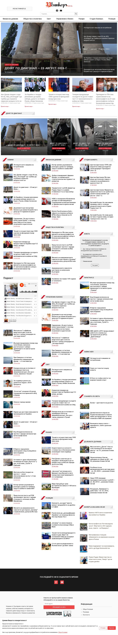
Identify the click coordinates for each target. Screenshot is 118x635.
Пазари (81, 19)
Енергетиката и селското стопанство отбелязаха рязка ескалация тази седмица (63, 450)
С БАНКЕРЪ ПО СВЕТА (92, 396)
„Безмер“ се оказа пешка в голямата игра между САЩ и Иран (63, 525)
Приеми (111, 628)
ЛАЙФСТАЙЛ (88, 352)
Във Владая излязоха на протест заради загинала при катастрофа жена (25, 434)
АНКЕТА (87, 234)
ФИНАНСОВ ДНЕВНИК (53, 160)
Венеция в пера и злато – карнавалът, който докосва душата (100, 425)
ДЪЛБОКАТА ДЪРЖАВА (92, 442)
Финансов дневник (10, 19)
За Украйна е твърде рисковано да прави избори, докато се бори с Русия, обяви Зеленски (26, 199)
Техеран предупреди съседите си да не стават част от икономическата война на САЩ (26, 254)
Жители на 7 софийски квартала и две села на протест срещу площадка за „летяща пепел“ (24, 333)
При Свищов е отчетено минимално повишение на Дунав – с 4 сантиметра (23, 359)
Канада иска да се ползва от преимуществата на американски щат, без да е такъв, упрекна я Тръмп (24, 371)
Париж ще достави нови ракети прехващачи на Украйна (26, 413)
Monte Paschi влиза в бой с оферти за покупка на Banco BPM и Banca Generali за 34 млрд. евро (62, 214)
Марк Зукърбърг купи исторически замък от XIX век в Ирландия (64, 485)
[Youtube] (61, 10)
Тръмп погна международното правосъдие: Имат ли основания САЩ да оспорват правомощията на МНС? (63, 535)
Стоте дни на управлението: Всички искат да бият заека (62, 544)
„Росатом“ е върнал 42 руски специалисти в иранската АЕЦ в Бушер (25, 393)
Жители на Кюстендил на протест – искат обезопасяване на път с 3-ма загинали (25, 475)
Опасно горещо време (22, 402)
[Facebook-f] (56, 582)
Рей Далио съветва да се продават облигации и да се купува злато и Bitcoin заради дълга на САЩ (63, 461)
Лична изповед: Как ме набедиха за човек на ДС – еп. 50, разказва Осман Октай (101, 459)
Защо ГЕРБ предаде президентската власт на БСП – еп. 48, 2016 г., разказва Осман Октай (102, 481)
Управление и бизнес (64, 19)
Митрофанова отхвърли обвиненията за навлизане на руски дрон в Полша (101, 537)
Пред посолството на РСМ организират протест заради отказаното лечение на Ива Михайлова (25, 498)
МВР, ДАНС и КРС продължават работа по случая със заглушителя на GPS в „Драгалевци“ (102, 334)
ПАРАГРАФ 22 (89, 277)
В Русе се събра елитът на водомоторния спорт (100, 379)
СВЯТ (48, 364)
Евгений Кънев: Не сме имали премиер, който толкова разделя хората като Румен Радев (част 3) (101, 205)
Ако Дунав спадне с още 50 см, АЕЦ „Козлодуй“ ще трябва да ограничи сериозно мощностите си (25, 177)
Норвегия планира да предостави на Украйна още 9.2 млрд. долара (26, 243)
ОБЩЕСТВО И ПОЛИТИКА (55, 227)
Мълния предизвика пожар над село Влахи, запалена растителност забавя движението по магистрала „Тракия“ (26, 347)
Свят (49, 19)
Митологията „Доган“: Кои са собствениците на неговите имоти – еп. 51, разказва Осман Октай (102, 449)
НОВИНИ (10, 160)
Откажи (103, 628)
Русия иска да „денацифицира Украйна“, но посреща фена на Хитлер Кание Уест (63, 515)
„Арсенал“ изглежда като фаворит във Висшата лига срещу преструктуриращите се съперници (62, 474)
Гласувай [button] (95, 265)
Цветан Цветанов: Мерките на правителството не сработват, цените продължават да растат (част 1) (102, 192)
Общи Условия (62, 632)
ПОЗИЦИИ (49, 498)
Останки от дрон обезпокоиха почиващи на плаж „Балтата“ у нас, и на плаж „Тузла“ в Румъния (25, 462)
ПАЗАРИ (49, 432)
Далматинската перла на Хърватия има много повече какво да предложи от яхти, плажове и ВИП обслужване (101, 415)
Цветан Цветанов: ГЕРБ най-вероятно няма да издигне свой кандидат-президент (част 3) (101, 167)
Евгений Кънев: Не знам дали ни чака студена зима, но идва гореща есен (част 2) (101, 217)
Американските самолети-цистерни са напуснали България (62, 270)
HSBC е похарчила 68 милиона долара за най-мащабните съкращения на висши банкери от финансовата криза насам (64, 201)
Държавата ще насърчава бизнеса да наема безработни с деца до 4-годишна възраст (26, 210)
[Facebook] (57, 10)
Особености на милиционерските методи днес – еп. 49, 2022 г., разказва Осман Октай (102, 470)
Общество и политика (32, 19)
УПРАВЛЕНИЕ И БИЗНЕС (54, 297)
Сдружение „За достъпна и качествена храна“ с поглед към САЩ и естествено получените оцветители (24, 221)
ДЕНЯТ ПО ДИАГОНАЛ (14, 113)
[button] (3, 49)
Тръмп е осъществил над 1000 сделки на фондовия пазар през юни (58, 96)
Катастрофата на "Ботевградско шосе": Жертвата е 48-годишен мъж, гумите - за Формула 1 (101, 526)
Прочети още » (5, 106)
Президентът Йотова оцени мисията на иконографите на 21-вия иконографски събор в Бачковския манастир (105, 98)
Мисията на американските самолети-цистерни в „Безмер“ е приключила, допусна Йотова (26, 510)
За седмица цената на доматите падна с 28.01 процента (23, 382)
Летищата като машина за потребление (24, 166)
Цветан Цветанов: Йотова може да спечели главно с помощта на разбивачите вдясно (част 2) (100, 180)
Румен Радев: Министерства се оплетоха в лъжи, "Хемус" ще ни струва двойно (100, 559)
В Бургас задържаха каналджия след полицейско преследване (25, 451)
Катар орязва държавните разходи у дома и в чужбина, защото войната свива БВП (24, 486)
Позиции (111, 19)
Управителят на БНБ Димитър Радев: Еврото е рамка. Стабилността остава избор (63, 190)
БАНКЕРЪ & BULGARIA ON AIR (94, 507)
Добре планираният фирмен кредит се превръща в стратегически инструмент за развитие (63, 178)
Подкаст (8, 278)
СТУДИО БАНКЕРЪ (90, 160)
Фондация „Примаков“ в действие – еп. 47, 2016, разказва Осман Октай (99, 491)
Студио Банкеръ (96, 19)
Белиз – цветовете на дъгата (101, 403)
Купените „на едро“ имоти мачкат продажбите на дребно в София (63, 505)
